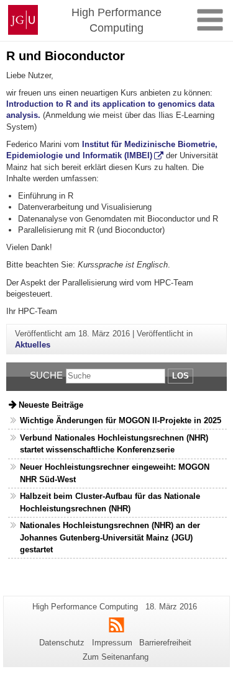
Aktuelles (32, 344)
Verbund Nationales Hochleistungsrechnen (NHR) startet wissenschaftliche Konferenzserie (114, 443)
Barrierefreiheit (165, 642)
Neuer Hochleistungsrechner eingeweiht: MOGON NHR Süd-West (114, 472)
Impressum (112, 642)
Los (180, 375)
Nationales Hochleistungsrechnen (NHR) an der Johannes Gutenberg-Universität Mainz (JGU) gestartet (110, 537)
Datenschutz (62, 642)
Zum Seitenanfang (115, 657)
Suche (46, 375)
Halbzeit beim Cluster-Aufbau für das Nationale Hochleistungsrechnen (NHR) (110, 502)
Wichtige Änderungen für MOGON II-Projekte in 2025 (120, 420)
